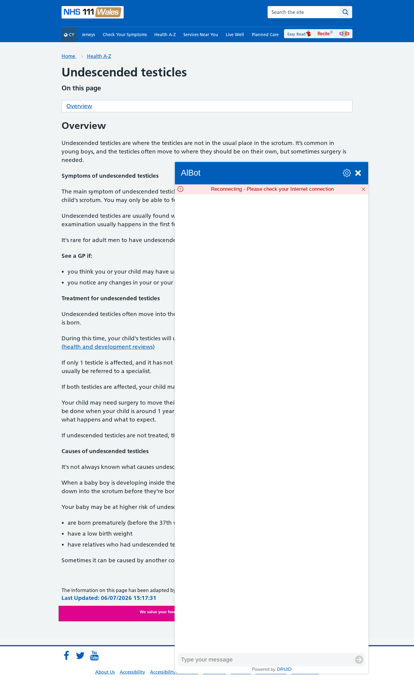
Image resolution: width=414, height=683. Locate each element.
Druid (284, 669)
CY (71, 34)
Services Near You (200, 34)
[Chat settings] (347, 173)
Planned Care (265, 34)
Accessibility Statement (174, 672)
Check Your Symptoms (125, 34)
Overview (79, 106)
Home (69, 56)
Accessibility (132, 672)
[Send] (359, 659)
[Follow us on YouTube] (94, 656)
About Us (105, 672)
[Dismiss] (363, 189)
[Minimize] (358, 173)
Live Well (235, 34)
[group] (271, 423)
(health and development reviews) (108, 346)
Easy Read (296, 34)
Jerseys (88, 34)
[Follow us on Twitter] (80, 656)
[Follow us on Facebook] (66, 656)
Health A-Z (165, 34)
